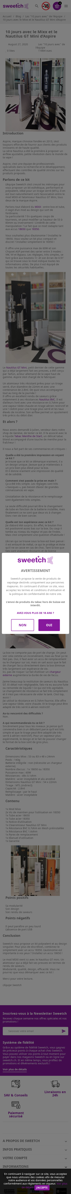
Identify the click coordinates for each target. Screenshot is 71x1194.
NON (22, 625)
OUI (49, 625)
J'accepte (42, 1187)
